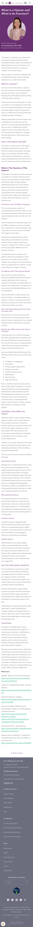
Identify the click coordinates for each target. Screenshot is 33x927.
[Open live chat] (25, 3)
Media (6, 853)
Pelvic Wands (8, 803)
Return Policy (8, 848)
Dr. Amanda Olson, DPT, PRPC (11, 46)
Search (6, 866)
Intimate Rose (18, 922)
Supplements (8, 807)
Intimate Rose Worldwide (12, 837)
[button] (30, 3)
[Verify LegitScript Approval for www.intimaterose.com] (16, 891)
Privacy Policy (8, 862)
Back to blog (17, 753)
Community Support (10, 823)
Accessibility (8, 870)
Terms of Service (9, 857)
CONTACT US (8, 783)
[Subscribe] (26, 882)
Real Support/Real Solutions (13, 828)
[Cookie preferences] (3, 924)
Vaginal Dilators (9, 794)
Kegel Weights (8, 798)
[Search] (3, 3)
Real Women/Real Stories (12, 832)
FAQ (5, 812)
